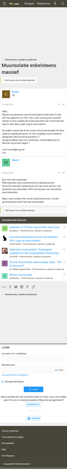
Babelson (16, 278)
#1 (63, 104)
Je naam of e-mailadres (14, 353)
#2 (63, 173)
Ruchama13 (16, 244)
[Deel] (59, 105)
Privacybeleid (8, 443)
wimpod (15, 231)
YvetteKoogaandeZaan (21, 269)
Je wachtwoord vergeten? (15, 375)
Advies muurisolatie (20, 274)
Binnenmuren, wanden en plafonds (37, 231)
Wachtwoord (8, 365)
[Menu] (4, 3)
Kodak (15, 91)
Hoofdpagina (8, 455)
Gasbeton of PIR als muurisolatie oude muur (34, 227)
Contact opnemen (10, 431)
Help (4, 449)
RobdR (14, 257)
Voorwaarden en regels (12, 437)
